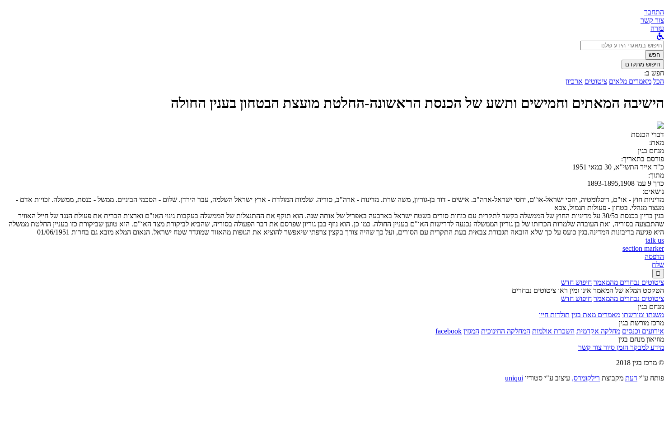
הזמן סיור (615, 347)
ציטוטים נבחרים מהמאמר (629, 282)
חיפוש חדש (576, 282)
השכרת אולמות (553, 331)
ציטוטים (596, 81)
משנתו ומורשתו (643, 315)
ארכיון (574, 81)
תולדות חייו (554, 315)
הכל (658, 81)
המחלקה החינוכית (505, 331)
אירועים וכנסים (643, 331)
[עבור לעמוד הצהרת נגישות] (660, 36)
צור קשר (590, 347)
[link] (652, 20)
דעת (631, 378)
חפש (654, 55)
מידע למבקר (646, 347)
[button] (654, 12)
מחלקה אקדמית (598, 331)
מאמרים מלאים (630, 81)
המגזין (471, 331)
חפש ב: (654, 73)
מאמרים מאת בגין (595, 315)
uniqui (514, 378)
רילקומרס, (586, 378)
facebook (448, 331)
